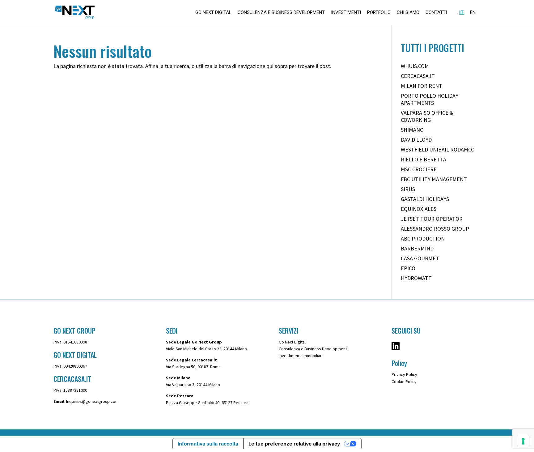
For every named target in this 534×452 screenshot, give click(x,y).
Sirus (408, 189)
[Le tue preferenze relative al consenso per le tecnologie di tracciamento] (523, 441)
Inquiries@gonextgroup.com (92, 401)
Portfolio (379, 12)
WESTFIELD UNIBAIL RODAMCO (438, 149)
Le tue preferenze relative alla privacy (294, 444)
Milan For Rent (421, 85)
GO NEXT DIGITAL (213, 12)
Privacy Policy (404, 374)
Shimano (412, 129)
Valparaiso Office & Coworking (427, 116)
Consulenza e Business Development (281, 12)
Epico (408, 268)
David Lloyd (416, 139)
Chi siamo (408, 12)
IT (461, 12)
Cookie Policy (404, 381)
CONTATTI (436, 12)
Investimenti (346, 12)
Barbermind (417, 248)
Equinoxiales (418, 208)
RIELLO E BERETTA (423, 159)
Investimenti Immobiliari (301, 355)
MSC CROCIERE (419, 169)
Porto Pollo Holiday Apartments (429, 99)
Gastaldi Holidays (425, 199)
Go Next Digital (292, 342)
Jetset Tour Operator (432, 218)
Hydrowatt (416, 278)
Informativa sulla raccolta (208, 444)
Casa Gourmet (420, 258)
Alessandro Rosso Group (435, 228)
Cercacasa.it (418, 75)
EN (473, 12)
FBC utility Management (434, 179)
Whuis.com (415, 66)
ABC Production (423, 238)
